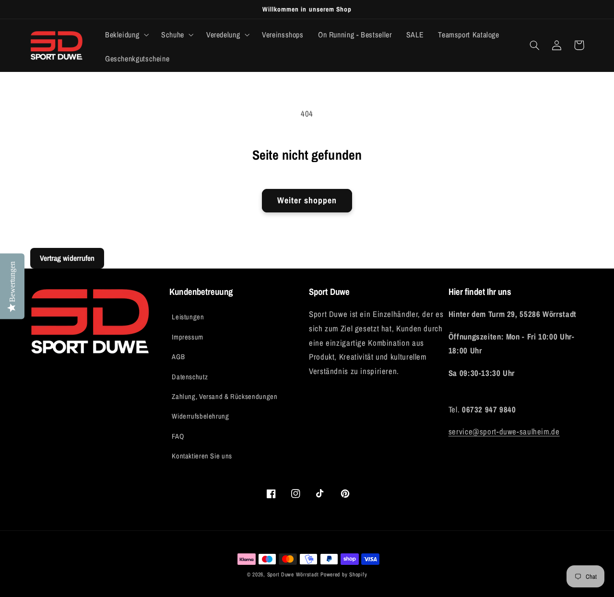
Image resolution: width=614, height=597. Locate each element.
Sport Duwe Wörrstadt (293, 574)
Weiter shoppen (307, 200)
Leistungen (188, 317)
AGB (178, 357)
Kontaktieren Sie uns (202, 456)
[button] (126, 34)
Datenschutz (190, 377)
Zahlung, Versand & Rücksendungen (224, 396)
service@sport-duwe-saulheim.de (504, 431)
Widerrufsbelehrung (200, 416)
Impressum (187, 337)
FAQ (178, 436)
